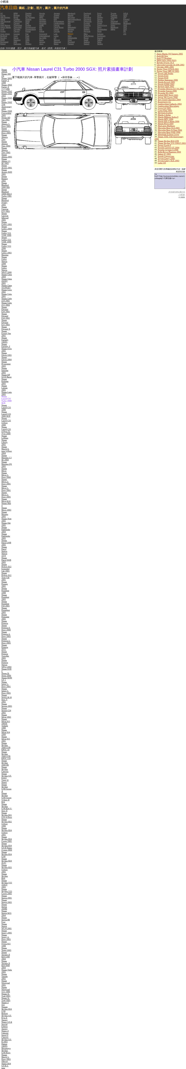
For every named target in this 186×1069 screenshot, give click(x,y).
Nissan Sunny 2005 (6, 931)
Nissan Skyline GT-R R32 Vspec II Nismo (6, 778)
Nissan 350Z (6, 91)
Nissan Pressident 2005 (5, 610)
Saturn (86, 44)
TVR (112, 19)
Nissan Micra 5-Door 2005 (6, 494)
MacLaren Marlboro (166, 126)
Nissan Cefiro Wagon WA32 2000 (6, 269)
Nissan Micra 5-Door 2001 (6, 488)
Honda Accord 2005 (166, 82)
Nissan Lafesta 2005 (4, 388)
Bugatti (17, 15)
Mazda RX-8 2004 (165, 123)
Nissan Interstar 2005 (4, 370)
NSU (70, 36)
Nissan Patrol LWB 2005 (6, 542)
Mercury (71, 21)
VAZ (125, 27)
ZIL (124, 31)
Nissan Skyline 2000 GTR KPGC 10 (5, 746)
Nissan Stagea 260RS (4, 906)
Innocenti (43, 34)
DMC (27, 23)
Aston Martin (5, 27)
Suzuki (100, 38)
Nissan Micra (4, 469)
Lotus (56, 36)
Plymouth (88, 21)
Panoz (86, 15)
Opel (70, 40)
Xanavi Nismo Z (5, 1030)
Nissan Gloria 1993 (6, 354)
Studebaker (102, 29)
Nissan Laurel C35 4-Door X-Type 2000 (6, 430)
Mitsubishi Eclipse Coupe (168, 134)
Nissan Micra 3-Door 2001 (6, 481)
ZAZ (125, 29)
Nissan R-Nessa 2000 (6, 674)
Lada (125, 21)
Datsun (28, 15)
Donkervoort (30, 27)
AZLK (125, 13)
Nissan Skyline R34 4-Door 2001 (6, 831)
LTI (55, 38)
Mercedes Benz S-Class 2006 (170, 130)
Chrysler (17, 29)
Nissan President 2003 (5, 597)
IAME (41, 25)
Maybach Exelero (165, 113)
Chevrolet (18, 27)
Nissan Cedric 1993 (6, 223)
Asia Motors (5, 25)
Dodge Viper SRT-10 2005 (168, 71)
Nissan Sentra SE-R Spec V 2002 (6, 698)
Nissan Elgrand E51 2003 (5, 322)
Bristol (2, 44)
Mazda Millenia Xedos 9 (168, 117)
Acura (2, 15)
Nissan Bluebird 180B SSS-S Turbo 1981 (6, 192)
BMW (2, 40)
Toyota (113, 13)
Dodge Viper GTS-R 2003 (168, 69)
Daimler (28, 13)
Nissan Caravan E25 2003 (5, 209)
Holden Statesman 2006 (168, 80)
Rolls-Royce (89, 36)
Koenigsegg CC (164, 102)
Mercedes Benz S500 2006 (169, 132)
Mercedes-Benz (74, 19)
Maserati (57, 42)
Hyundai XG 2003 (165, 93)
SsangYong (102, 25)
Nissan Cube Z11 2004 (6, 304)
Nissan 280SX (4, 70)
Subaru (100, 34)
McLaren (71, 17)
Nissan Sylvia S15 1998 (6, 943)
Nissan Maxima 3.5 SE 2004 (6, 457)
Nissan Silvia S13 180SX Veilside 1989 (5, 723)
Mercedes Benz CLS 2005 (169, 128)
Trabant (114, 15)
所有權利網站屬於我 (176, 192)
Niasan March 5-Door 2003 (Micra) (6, 1058)
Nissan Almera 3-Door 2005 (6, 124)
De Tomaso (30, 17)
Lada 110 (162, 163)
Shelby (100, 17)
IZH (124, 17)
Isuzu (41, 40)
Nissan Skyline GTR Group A (6, 787)
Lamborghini (59, 23)
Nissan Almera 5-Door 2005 (6, 130)
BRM (16, 13)
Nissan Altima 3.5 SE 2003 (5, 161)
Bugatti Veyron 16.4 (165, 62)
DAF (15, 42)
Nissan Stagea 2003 (6, 901)
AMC (2, 23)
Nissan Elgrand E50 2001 (5, 309)
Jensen (57, 13)
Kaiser (56, 17)
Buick (16, 17)
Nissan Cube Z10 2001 (6, 299)
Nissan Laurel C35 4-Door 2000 (6, 421)
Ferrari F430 (163, 78)
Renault (87, 31)
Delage (28, 19)
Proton (86, 27)
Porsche (87, 25)
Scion (99, 13)
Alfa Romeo (5, 17)
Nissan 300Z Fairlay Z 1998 (6, 80)
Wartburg (114, 27)
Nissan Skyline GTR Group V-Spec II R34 (6, 797)
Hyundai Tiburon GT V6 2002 (171, 89)
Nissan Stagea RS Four (5, 919)
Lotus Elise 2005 (165, 110)
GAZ (125, 15)
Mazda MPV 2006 (165, 119)
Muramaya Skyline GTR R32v (6, 1050)
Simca (99, 19)
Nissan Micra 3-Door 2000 (6, 475)
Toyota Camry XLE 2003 (168, 160)
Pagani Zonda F (164, 145)
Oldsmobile (72, 38)
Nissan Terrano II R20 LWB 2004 (5, 955)
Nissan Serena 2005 (6, 705)
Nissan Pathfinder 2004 (5, 529)
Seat (99, 15)
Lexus (56, 29)
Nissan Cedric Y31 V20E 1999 (6, 233)
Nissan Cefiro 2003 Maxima (6, 252)
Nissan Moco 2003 (6, 509)
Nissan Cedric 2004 (6, 227)
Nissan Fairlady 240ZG (4, 340)
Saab (86, 40)
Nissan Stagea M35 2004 (6, 913)
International (44, 36)
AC (1, 13)
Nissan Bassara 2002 (4, 178)
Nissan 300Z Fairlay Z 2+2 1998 (6, 87)
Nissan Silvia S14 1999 (5, 732)
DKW (27, 21)
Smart (99, 23)
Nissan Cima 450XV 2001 (6, 281)
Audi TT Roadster (164, 58)
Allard (2, 19)
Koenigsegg (59, 21)
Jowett (56, 15)
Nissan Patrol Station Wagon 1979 (4, 551)
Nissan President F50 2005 (5, 603)
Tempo (100, 44)
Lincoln (57, 31)
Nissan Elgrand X (5, 328)
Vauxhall (114, 21)
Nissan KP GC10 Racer (6, 376)
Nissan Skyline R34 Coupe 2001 (6, 839)
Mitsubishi (72, 27)
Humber (42, 19)
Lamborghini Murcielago (168, 106)
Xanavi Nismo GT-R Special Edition (6, 1023)
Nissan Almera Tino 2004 (5, 143)
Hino (27, 42)
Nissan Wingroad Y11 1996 (5, 989)
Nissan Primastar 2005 (5, 616)
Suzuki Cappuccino (166, 156)
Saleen (87, 42)
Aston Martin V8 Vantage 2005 (170, 54)
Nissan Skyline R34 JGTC (6, 861)
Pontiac (87, 23)
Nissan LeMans (4, 437)
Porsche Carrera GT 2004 (168, 147)
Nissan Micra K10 (6, 500)
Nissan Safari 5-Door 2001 (6, 684)
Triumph (114, 17)
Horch (41, 15)
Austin (3, 31)
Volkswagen (116, 23)
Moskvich (127, 23)
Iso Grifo (42, 38)
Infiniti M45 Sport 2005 (168, 95)
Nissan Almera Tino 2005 (5, 150)
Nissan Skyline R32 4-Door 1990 (6, 822)
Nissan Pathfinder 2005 (5, 536)
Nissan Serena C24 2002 (6, 710)
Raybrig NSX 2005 (166, 86)
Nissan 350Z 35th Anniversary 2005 (6, 105)
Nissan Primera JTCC (4, 647)
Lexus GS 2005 (164, 108)
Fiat (27, 34)
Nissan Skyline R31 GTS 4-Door (6, 815)
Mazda (70, 15)
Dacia (16, 38)
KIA (55, 19)
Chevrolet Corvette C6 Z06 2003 (170, 65)
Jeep (41, 44)
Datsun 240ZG (4, 1045)
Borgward (4, 42)
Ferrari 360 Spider (165, 73)
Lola (55, 34)
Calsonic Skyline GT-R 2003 (6, 1039)
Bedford (3, 36)
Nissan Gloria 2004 (6, 358)
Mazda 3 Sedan (164, 115)
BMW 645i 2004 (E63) (166, 60)
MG (69, 23)
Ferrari (28, 31)
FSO (27, 38)
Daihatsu (17, 44)
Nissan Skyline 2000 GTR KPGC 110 (6, 755)
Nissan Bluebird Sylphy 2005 (5, 201)
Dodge (28, 25)
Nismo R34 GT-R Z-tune (6, 1065)
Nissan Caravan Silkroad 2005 (5, 216)
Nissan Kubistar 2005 (5, 381)
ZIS (124, 34)
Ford (27, 36)
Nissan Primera (4, 622)
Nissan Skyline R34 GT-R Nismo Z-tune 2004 (6, 846)
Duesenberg (30, 29)
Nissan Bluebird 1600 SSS (5, 185)
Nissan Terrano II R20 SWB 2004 (5, 964)
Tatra (99, 42)
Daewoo (17, 40)
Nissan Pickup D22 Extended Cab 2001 (6, 567)
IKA (40, 29)
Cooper (17, 34)
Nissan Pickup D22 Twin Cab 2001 (6, 576)
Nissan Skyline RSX (4, 876)
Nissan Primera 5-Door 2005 (6, 640)
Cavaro (17, 23)
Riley (86, 34)
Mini (69, 25)
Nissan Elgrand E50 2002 (5, 316)
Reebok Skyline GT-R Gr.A (6, 1015)
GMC (27, 40)
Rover (86, 38)
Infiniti (41, 31)
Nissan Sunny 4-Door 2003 (6, 937)
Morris (70, 31)
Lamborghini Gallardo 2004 (170, 104)
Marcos (57, 40)
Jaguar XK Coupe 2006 (168, 97)
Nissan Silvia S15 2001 (5, 738)
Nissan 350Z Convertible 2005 (6, 113)
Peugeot (87, 19)
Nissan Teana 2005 (6, 949)
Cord (16, 36)
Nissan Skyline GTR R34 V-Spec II (6, 807)
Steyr (99, 27)
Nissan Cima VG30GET (6, 286)
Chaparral (18, 25)
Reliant (87, 29)
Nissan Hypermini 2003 (6, 364)
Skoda (100, 21)
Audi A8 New (162, 56)
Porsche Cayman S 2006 (168, 150)
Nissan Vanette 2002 (4, 976)
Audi (2, 29)
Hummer (42, 21)
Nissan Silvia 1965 (6, 716)
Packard (71, 42)
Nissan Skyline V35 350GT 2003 (172, 143)
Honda (42, 13)
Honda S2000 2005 (166, 84)
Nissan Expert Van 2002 (6, 333)
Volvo (113, 25)
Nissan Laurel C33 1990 (6, 407)
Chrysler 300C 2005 (165, 67)
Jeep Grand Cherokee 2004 (169, 99)
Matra (56, 44)
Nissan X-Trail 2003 (5, 995)
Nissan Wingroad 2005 (5, 983)
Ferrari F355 (163, 75)
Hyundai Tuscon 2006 (167, 91)
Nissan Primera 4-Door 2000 (6, 627)
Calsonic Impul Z (5, 1034)
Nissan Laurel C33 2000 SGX (6, 414)
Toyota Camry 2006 (166, 158)
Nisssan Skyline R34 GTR (6, 1009)
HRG (41, 17)
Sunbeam (101, 36)
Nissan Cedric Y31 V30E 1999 (6, 239)
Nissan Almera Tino (4, 137)
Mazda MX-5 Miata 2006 (168, 121)
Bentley (3, 38)
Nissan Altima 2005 (6, 155)
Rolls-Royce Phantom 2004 (169, 152)
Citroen (17, 31)
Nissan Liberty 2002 (4, 442)
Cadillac (17, 19)
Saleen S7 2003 (164, 154)
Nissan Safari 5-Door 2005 (6, 691)
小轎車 (181, 194)
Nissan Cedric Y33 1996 (6, 246)
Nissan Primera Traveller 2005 (5, 654)
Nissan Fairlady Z (5, 345)
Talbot (99, 40)
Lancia (56, 25)
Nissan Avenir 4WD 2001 (6, 172)
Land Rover (59, 27)
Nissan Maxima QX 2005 (6, 464)
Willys (113, 29)
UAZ (125, 25)
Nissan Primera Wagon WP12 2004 (6, 663)
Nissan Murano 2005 (4, 514)
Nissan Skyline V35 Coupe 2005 (6, 891)
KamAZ (126, 19)
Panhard (87, 13)
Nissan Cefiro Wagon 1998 (4, 260)
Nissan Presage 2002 (4, 584)
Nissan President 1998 (5, 590)
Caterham (18, 21)
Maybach (71, 13)
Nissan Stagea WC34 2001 (6, 926)
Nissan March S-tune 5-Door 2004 (6, 450)
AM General (5, 21)
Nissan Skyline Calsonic (5, 769)
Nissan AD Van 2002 (5, 118)
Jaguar (42, 42)
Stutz (99, 31)
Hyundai (42, 23)
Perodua (87, 17)
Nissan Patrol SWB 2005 (6, 560)
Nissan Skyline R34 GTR (168, 141)
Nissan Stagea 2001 (6, 897)
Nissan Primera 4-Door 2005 (6, 634)
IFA (40, 27)
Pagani (71, 44)
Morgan (71, 29)
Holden (28, 44)
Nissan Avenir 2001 (6, 166)
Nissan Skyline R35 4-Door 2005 (6, 868)
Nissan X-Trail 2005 (5, 999)
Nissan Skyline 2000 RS (5, 762)
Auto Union (5, 34)
